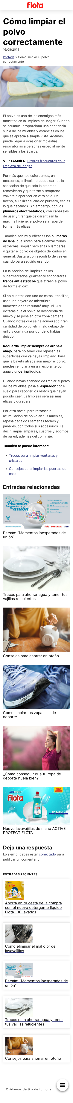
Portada (8, 57)
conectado (47, 854)
